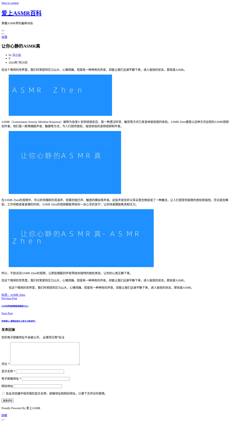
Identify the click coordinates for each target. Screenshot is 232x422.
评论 (5, 364)
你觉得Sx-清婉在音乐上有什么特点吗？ (18, 321)
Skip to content (10, 3)
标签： (5, 294)
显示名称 (8, 371)
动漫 (4, 37)
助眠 (4, 415)
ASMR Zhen (17, 294)
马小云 (16, 54)
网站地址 (7, 386)
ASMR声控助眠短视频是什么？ (15, 306)
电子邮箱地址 (11, 378)
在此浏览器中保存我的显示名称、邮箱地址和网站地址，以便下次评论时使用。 (56, 393)
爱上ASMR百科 (21, 13)
